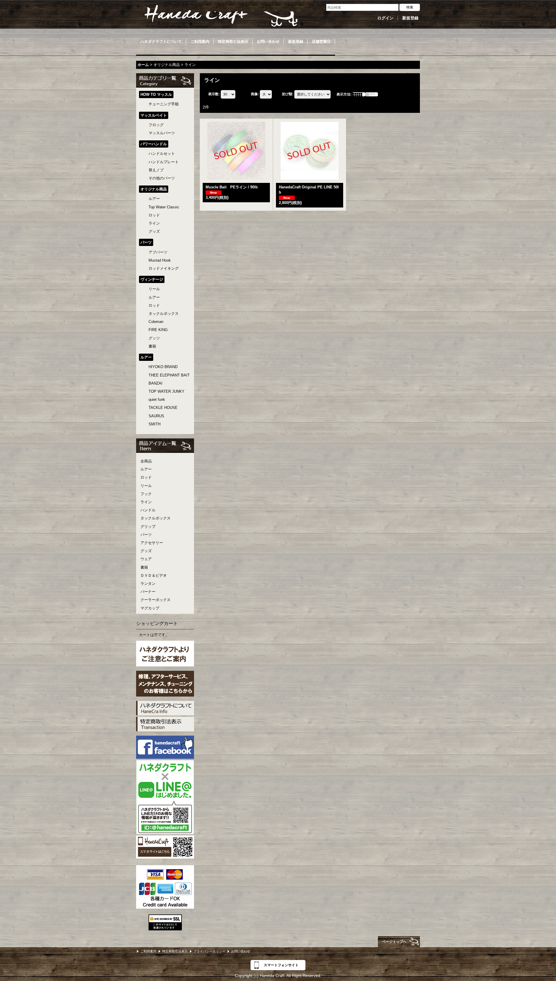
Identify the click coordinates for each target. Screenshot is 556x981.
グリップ (148, 526)
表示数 (214, 94)
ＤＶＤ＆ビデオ (153, 575)
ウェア (146, 559)
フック (146, 494)
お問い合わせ (240, 951)
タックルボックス (155, 518)
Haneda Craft (220, 16)
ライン (146, 502)
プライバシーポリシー (209, 951)
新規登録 (410, 18)
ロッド (146, 477)
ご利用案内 (148, 951)
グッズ (146, 551)
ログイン (385, 18)
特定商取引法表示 (175, 951)
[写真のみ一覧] (358, 94)
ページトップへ (394, 942)
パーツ (146, 534)
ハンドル (148, 510)
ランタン (148, 583)
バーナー (148, 591)
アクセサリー (151, 543)
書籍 (144, 567)
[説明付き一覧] (371, 94)
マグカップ (149, 608)
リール (146, 486)
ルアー (146, 469)
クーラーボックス (155, 600)
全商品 (146, 461)
